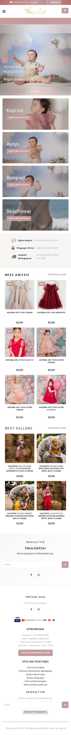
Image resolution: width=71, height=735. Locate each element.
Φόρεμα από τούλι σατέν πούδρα (51, 361)
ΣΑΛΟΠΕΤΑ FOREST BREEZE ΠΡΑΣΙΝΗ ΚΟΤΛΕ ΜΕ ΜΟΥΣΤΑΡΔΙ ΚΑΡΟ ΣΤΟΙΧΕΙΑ (19, 516)
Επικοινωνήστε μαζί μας (35, 684)
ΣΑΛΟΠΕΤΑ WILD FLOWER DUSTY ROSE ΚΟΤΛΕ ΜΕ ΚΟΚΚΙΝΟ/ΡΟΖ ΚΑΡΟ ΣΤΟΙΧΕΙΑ (19, 468)
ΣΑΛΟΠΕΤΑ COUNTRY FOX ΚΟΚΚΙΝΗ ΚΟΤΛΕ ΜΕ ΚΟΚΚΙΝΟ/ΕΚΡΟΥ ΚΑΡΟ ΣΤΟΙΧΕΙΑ (51, 516)
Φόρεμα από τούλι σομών (19, 312)
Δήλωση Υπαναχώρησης (35, 712)
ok (65, 705)
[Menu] (5, 11)
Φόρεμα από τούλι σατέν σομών (19, 408)
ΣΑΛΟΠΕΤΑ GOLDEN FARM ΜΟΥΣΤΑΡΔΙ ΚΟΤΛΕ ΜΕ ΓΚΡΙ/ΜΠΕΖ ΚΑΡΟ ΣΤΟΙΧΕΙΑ (51, 468)
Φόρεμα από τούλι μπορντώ (51, 312)
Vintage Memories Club (35, 653)
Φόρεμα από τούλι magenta (20, 360)
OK (65, 564)
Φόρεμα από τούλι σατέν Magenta (51, 408)
